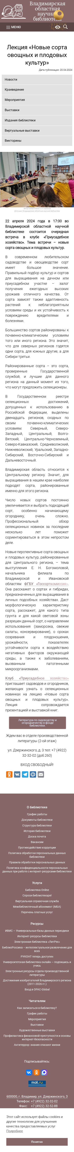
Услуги (37, 883)
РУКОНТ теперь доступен (37, 956)
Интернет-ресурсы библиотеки (37, 936)
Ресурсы (37, 924)
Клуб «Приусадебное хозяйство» (37, 678)
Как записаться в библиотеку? (37, 1008)
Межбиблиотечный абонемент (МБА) (37, 906)
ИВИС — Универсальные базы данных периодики (37, 930)
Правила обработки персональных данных (37, 862)
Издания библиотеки (20, 120)
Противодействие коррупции (37, 847)
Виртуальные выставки (22, 130)
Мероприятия (15, 100)
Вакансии (37, 842)
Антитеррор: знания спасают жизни (37, 1044)
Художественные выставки (37, 1030)
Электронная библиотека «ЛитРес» (37, 941)
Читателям (37, 1001)
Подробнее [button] (14, 1131)
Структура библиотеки (37, 825)
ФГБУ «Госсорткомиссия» (46, 584)
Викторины (13, 140)
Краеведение (14, 89)
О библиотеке (37, 807)
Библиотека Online (37, 889)
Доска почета (37, 836)
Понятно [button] (37, 1141)
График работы (37, 814)
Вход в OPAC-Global (37, 989)
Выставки (12, 110)
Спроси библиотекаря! (37, 895)
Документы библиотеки (37, 819)
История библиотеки (37, 831)
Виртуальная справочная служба (37, 901)
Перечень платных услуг (37, 912)
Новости (11, 79)
